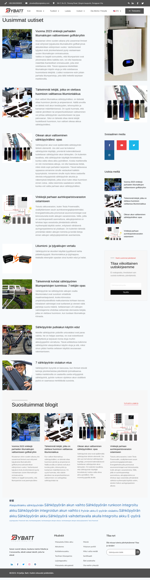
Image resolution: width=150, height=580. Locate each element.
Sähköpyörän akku (33, 516)
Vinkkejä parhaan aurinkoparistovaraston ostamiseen (133, 234)
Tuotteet (53, 11)
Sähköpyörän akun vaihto (64, 505)
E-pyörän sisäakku (107, 510)
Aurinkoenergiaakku (35, 520)
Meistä (39, 11)
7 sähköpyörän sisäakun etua (54, 362)
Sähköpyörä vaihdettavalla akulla (74, 516)
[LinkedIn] (11, 564)
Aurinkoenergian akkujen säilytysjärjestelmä (75, 520)
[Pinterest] (35, 564)
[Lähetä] (137, 552)
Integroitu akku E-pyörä (121, 516)
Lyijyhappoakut (13, 520)
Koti (28, 11)
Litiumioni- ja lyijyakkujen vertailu (56, 245)
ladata (68, 11)
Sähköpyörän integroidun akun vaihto (48, 510)
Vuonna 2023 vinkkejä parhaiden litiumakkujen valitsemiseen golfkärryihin (135, 185)
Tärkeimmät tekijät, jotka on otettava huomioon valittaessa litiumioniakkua (135, 201)
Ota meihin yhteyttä (99, 11)
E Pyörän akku (87, 510)
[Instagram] (29, 564)
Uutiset (79, 11)
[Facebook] (17, 564)
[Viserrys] (23, 564)
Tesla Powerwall (93, 520)
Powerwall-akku (24, 520)
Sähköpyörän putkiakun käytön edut (58, 327)
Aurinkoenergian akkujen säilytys (51, 520)
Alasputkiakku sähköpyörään (26, 505)
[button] (129, 3)
